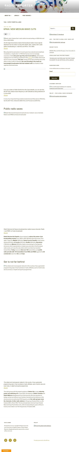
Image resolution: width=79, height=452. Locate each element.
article (30, 57)
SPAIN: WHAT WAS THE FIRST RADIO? (60, 55)
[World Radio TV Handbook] (57, 34)
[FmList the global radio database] (58, 96)
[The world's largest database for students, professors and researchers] (62, 88)
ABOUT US (7, 15)
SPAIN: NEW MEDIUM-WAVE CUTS (20, 29)
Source (6, 48)
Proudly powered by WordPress (41, 440)
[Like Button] (6, 34)
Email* (51, 71)
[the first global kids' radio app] (57, 42)
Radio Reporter (19, 5)
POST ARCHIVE (27, 15)
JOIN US (16, 15)
